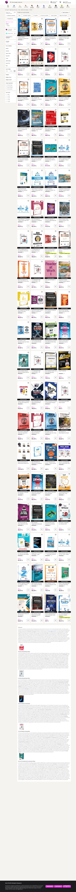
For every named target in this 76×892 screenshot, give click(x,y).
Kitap (19, 9)
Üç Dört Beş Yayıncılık (44, 15)
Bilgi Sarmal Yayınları (63, 15)
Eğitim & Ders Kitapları (24, 9)
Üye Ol (66, 2)
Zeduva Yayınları (54, 15)
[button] (38, 64)
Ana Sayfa (7, 9)
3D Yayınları (35, 15)
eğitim (52, 631)
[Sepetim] (60, 2)
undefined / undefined (11, 15)
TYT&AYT (30, 9)
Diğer (19, 15)
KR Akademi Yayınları (27, 15)
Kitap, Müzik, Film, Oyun (13, 9)
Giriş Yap (69, 2)
